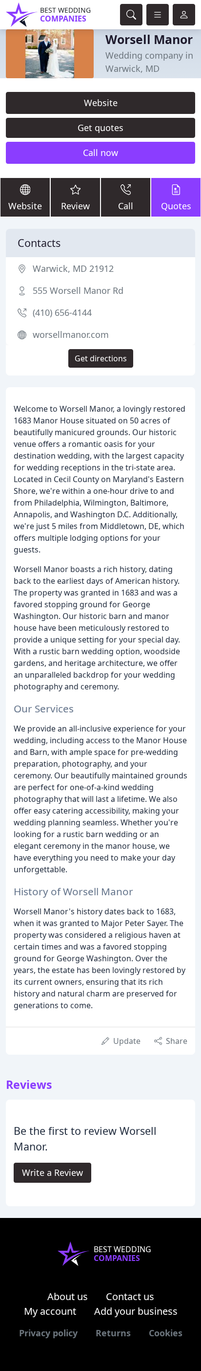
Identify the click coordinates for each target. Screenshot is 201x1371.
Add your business (136, 1311)
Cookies (165, 1333)
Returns (113, 1333)
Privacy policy (48, 1333)
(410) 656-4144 (62, 312)
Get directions (101, 358)
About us (67, 1296)
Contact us (130, 1296)
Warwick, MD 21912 (73, 268)
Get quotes (100, 127)
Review (75, 206)
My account (50, 1311)
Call (125, 206)
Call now (100, 152)
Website (101, 103)
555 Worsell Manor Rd (78, 290)
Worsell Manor (149, 39)
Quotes (176, 206)
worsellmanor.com (71, 334)
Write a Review (52, 1172)
